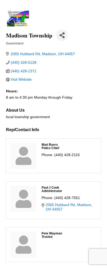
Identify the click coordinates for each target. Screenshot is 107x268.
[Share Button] (62, 35)
